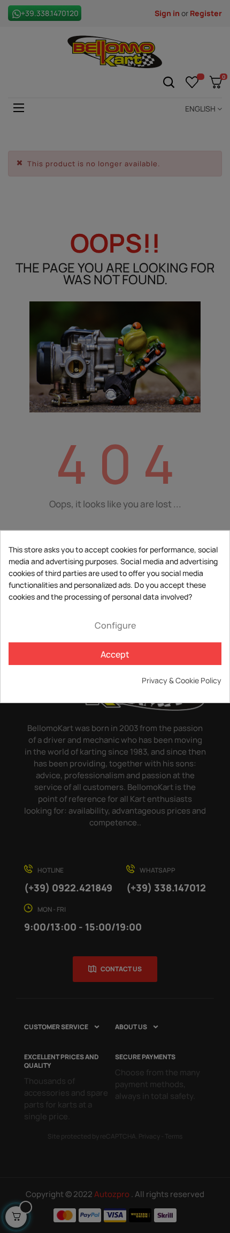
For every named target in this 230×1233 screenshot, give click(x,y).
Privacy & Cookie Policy (181, 680)
